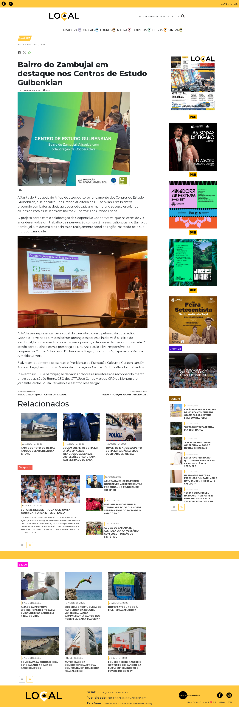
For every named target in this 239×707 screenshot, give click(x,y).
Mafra (122, 30)
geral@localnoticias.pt (113, 692)
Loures (106, 30)
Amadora (70, 30)
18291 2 (44, 44)
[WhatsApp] (29, 52)
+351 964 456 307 (112, 703)
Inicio (21, 44)
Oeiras (157, 30)
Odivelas (140, 30)
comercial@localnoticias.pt (126, 698)
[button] (172, 370)
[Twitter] (24, 52)
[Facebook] (19, 52)
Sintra (173, 30)
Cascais (89, 30)
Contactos (229, 3)
